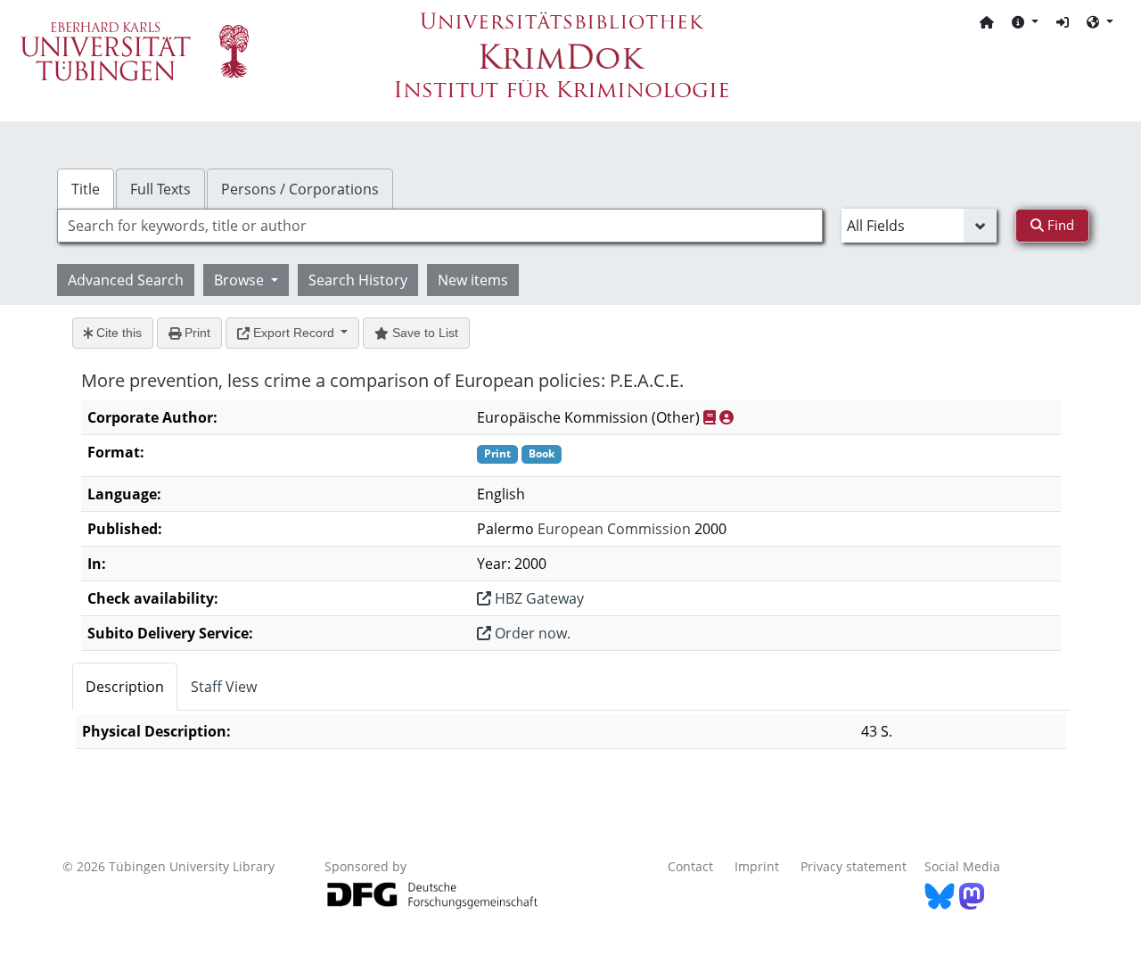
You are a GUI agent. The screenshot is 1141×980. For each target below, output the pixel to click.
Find (1059, 225)
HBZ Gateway (537, 598)
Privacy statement (853, 866)
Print (195, 332)
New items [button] (473, 280)
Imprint (757, 866)
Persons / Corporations (300, 189)
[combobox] (440, 226)
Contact (690, 866)
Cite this (117, 332)
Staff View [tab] (224, 686)
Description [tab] (125, 686)
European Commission (614, 529)
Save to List (423, 332)
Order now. (530, 633)
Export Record (294, 332)
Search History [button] (357, 280)
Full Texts (160, 189)
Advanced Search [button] (126, 280)
